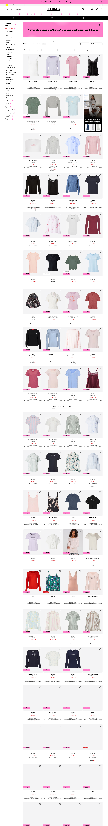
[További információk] (33, 91)
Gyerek (18, 9)
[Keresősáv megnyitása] (100, 14)
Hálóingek (52, 41)
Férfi (11, 9)
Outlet (9, 4)
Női (7, 9)
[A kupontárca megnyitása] (83, 9)
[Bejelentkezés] (87, 9)
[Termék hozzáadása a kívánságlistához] (40, 56)
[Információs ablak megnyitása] (102, 2)
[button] (84, 44)
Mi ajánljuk (29, 41)
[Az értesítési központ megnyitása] (92, 9)
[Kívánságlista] (97, 9)
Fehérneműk (37, 41)
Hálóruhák (45, 41)
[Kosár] (102, 9)
